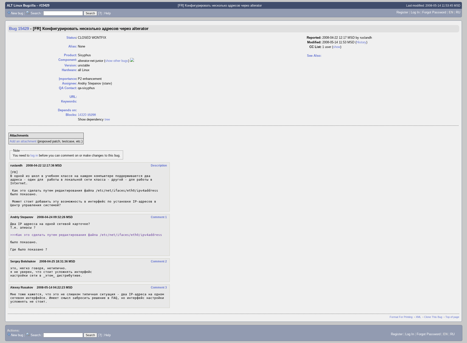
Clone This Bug (433, 316)
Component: (67, 60)
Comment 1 (159, 217)
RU (458, 12)
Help (107, 13)
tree (107, 119)
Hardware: (69, 70)
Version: (70, 65)
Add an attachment (23, 141)
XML (418, 316)
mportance (67, 79)
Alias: (72, 46)
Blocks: (71, 115)
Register (402, 12)
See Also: (314, 55)
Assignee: (69, 83)
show (336, 47)
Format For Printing (401, 316)
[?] (100, 13)
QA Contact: (68, 88)
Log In (415, 12)
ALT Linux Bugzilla (21, 5)
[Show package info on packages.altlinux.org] (132, 61)
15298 (91, 115)
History (361, 42)
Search (36, 13)
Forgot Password (434, 12)
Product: (70, 55)
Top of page (452, 316)
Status (71, 37)
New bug (17, 13)
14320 (82, 115)
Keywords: (69, 101)
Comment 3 (159, 287)
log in (34, 155)
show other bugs (116, 61)
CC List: (315, 47)
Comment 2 (159, 261)
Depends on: (67, 110)
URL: (73, 97)
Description (159, 165)
